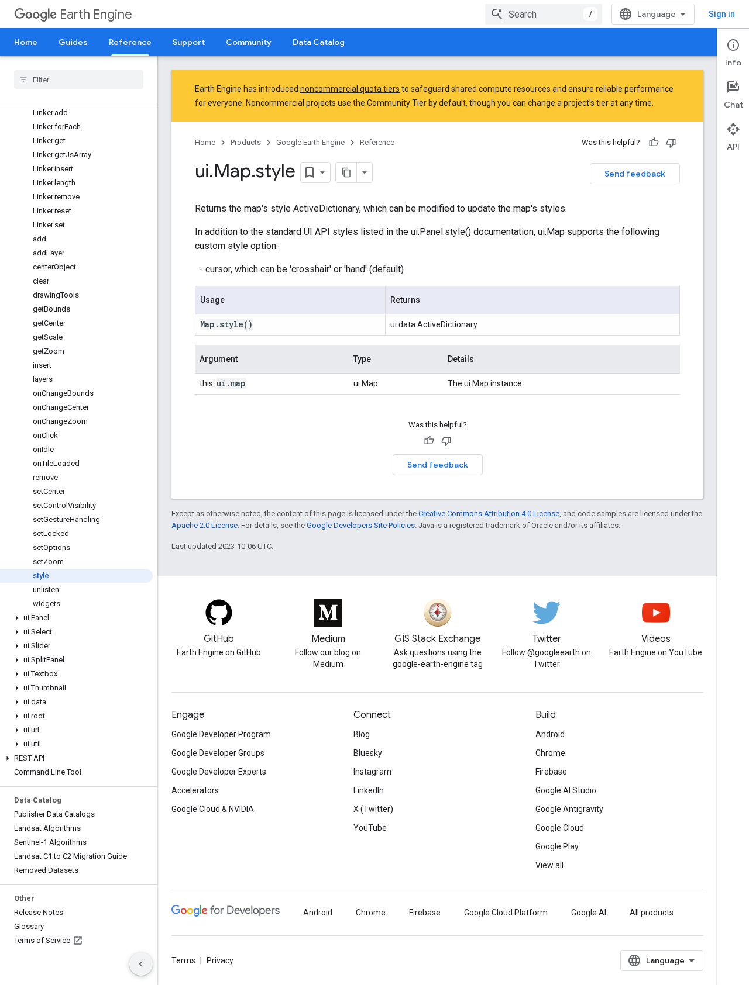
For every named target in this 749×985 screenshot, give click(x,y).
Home (25, 42)
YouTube (370, 827)
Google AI (588, 912)
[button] (76, 618)
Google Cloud (559, 827)
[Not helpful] (671, 142)
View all (549, 865)
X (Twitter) (373, 809)
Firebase (551, 771)
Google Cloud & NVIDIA (212, 809)
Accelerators (195, 790)
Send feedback (634, 173)
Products (246, 142)
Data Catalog (319, 42)
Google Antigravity (569, 809)
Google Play (557, 846)
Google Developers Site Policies (361, 525)
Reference (130, 42)
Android (550, 734)
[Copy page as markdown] (346, 172)
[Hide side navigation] (141, 964)
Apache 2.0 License (204, 525)
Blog (361, 734)
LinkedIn (368, 790)
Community (249, 42)
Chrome (550, 753)
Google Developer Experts (218, 771)
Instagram (372, 771)
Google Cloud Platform (506, 912)
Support (189, 42)
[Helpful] (653, 142)
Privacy (220, 960)
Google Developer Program (221, 734)
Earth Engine (96, 14)
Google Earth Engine (310, 142)
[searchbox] (78, 79)
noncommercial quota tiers (350, 89)
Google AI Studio (565, 790)
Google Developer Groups (217, 753)
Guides (73, 42)
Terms (183, 960)
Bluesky (367, 753)
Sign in (722, 14)
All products (652, 912)
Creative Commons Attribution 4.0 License (488, 513)
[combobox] (543, 14)
